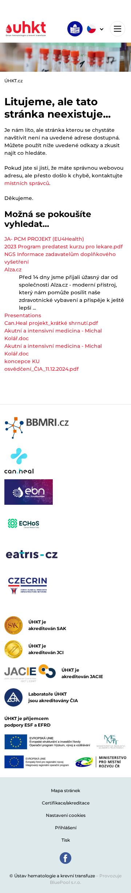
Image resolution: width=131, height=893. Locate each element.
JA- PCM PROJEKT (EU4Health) (44, 239)
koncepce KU (22, 361)
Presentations (22, 315)
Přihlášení (65, 827)
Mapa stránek (65, 790)
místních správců (26, 183)
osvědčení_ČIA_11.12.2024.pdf (41, 369)
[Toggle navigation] (117, 28)
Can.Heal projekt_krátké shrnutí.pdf (51, 323)
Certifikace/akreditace (66, 803)
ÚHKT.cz (13, 80)
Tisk (65, 840)
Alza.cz (12, 269)
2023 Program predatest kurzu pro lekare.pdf (63, 246)
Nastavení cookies (66, 815)
